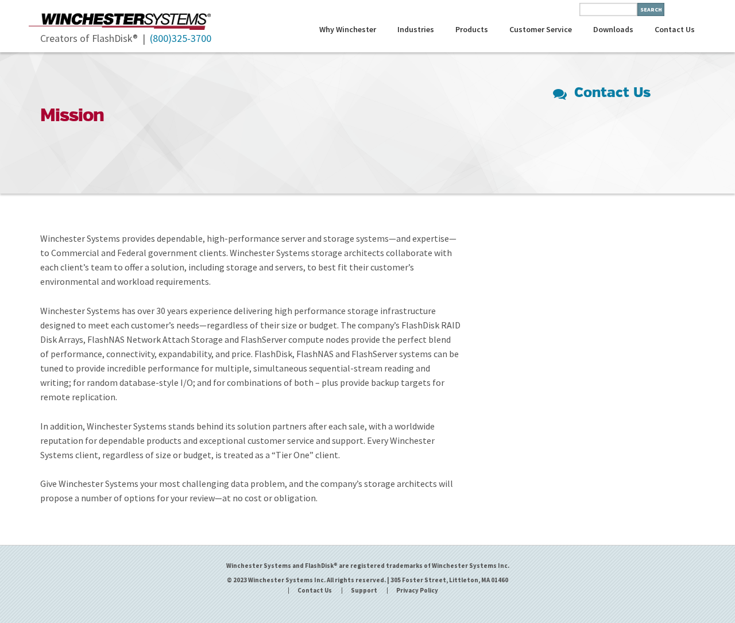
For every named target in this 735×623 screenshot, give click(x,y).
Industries (415, 29)
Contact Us (675, 29)
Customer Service (540, 29)
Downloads (613, 29)
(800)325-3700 (180, 38)
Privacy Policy (417, 590)
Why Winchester (347, 29)
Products (471, 29)
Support (364, 590)
